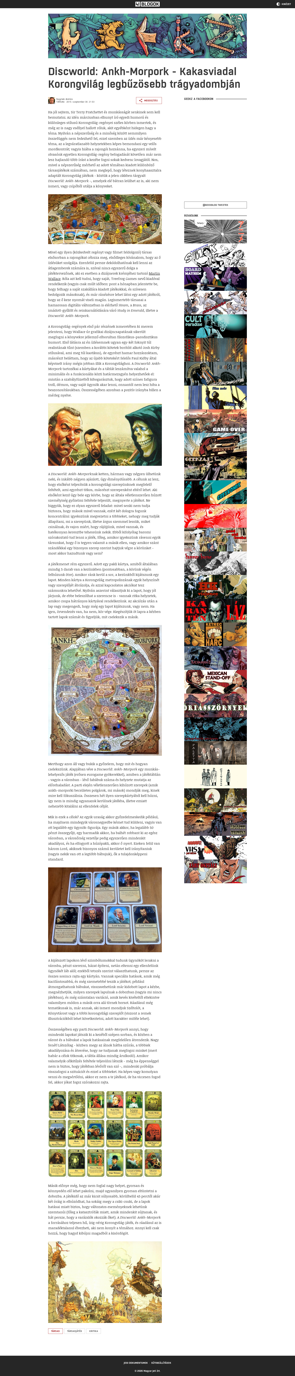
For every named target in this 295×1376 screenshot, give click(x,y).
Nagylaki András (64, 99)
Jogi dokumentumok (136, 1362)
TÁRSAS (60, 102)
